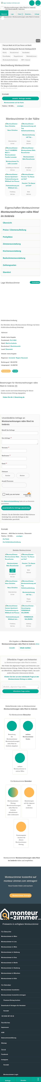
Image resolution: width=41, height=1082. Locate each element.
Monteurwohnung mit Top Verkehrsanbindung (28, 136)
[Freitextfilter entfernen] (32, 3)
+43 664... (11, 106)
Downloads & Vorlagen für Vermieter (13, 1005)
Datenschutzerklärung (11, 501)
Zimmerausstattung (12, 244)
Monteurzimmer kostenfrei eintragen (13, 995)
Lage (12, 14)
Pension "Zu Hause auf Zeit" (28, 184)
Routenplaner (36, 282)
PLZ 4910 (13, 340)
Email (4, 463)
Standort (7, 272)
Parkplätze (8, 237)
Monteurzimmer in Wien (9, 936)
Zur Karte (6, 539)
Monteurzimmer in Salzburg (10, 952)
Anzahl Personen (7, 481)
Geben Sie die (13, 397)
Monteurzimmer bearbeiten (10, 990)
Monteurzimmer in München (10, 973)
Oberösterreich (15, 346)
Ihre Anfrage (6, 438)
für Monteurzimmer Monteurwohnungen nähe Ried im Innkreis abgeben (12, 740)
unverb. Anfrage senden (21, 98)
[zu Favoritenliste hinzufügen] (2, 18)
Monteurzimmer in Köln (9, 978)
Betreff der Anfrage (8, 430)
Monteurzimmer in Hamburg (10, 968)
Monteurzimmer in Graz (9, 957)
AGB (2, 1032)
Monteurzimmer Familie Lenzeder (12, 162)
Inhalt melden (25, 648)
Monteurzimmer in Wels (9, 947)
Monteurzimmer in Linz (9, 941)
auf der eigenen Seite (29, 804)
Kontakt (15, 371)
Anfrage (37, 14)
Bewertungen (29, 14)
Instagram (4, 1059)
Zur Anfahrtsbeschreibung (12, 542)
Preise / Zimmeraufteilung (14, 230)
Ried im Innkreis (11, 343)
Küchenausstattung (12, 251)
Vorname (5, 447)
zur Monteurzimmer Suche (2, 8)
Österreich (9, 349)
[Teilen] (33, 1079)
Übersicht (4, 14)
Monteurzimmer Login (10, 1074)
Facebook (4, 1054)
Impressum (5, 1027)
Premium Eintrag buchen (11, 1000)
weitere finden (28, 737)
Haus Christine (12, 130)
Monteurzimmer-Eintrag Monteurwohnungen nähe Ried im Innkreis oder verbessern (13, 807)
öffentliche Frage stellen (21, 691)
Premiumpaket (37, 120)
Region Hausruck (22, 358)
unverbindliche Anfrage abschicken (16, 508)
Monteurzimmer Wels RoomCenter (28, 158)
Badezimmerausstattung (14, 258)
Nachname (5, 455)
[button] (20, 29)
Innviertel (12, 358)
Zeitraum (5, 471)
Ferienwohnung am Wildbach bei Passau (12, 187)
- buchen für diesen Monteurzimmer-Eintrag (21, 839)
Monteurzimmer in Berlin (9, 962)
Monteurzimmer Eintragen (21, 895)
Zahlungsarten (9, 265)
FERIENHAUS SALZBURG (28, 618)
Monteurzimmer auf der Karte (14, 102)
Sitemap (4, 1043)
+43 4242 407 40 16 (7, 1016)
